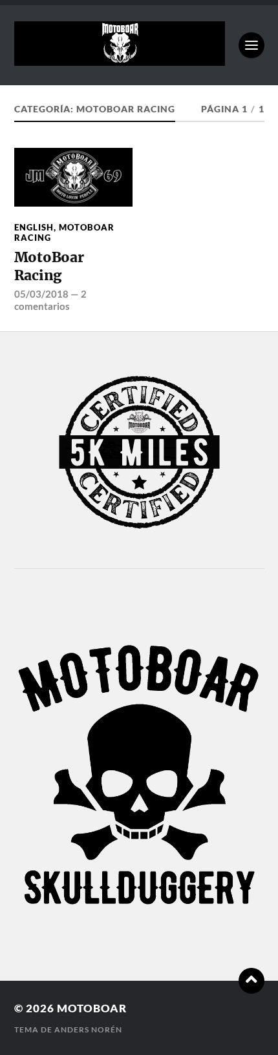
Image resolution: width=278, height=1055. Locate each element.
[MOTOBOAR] (120, 59)
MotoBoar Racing (64, 232)
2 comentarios (50, 299)
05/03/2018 (41, 294)
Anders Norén (88, 1029)
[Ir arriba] (251, 981)
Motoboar (92, 1008)
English (34, 227)
